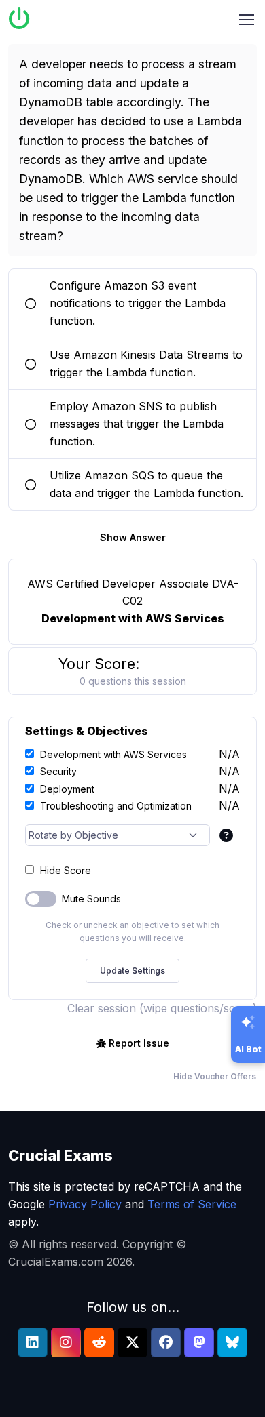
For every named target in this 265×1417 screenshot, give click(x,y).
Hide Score (65, 870)
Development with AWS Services (113, 754)
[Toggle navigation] (246, 19)
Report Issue (139, 1043)
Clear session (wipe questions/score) (162, 1008)
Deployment (67, 789)
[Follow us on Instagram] (66, 1342)
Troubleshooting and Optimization (116, 806)
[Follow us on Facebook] (166, 1342)
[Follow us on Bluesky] (232, 1342)
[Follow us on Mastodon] (199, 1342)
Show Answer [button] (133, 537)
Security (58, 771)
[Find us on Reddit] (99, 1342)
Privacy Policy (85, 1204)
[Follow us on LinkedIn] (33, 1342)
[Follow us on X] (132, 1342)
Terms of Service (191, 1204)
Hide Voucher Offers (214, 1076)
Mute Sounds (91, 898)
